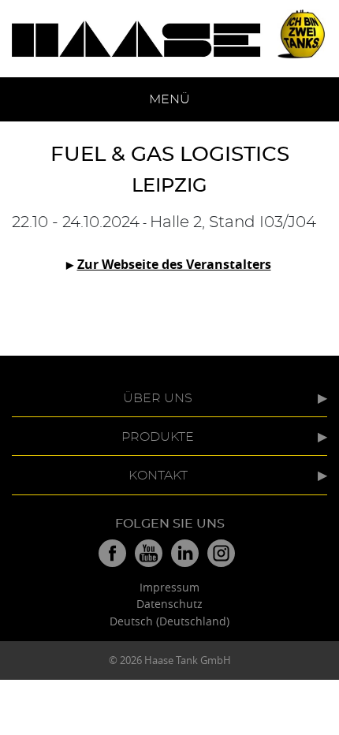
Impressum (169, 587)
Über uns (157, 398)
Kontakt (158, 475)
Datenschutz (169, 603)
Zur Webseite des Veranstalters (174, 264)
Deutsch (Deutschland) (169, 621)
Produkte (157, 437)
